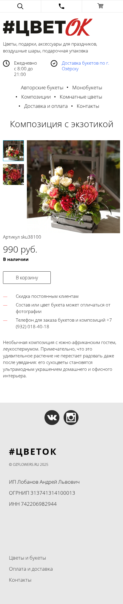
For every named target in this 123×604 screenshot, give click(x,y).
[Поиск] (20, 6)
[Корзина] (102, 6)
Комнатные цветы (81, 96)
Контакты (88, 105)
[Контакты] (61, 6)
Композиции (36, 96)
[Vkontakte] (51, 417)
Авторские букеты (42, 87)
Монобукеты (87, 87)
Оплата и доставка (31, 568)
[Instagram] (71, 417)
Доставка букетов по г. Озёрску (85, 65)
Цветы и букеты (27, 557)
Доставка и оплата (46, 105)
